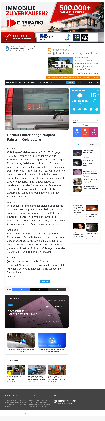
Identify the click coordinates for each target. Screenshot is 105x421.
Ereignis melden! (35, 82)
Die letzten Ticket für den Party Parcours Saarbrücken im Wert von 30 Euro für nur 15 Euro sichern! (78, 209)
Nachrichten (11, 82)
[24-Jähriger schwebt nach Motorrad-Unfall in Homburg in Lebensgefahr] (16, 370)
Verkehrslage (49, 82)
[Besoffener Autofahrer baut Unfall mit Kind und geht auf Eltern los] (79, 226)
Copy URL (45, 281)
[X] (39, 289)
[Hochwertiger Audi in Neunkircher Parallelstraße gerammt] (92, 227)
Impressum (90, 413)
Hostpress (35, 413)
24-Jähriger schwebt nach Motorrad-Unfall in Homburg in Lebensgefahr (15, 378)
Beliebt (77, 144)
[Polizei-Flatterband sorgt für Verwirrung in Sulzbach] (77, 181)
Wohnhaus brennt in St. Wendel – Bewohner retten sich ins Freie (90, 188)
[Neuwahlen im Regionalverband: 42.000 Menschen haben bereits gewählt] (77, 172)
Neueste (92, 144)
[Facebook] (21, 289)
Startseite (84, 413)
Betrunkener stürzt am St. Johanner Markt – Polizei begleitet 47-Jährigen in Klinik (56, 378)
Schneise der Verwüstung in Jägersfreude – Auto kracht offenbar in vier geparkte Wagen (36, 378)
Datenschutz (97, 413)
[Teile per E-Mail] (57, 289)
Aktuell (10, 305)
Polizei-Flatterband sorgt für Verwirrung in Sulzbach (24, 312)
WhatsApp (70, 82)
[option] (37, 311)
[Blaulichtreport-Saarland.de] (20, 48)
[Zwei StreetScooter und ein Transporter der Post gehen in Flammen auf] (92, 208)
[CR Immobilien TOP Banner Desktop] (52, 22)
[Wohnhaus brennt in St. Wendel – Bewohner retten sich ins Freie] (77, 189)
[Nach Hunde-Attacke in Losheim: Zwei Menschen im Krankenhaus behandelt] (77, 162)
